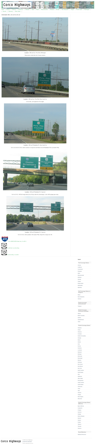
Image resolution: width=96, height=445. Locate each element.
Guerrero (79, 412)
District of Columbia (82, 335)
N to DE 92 (9, 248)
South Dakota (80, 384)
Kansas (79, 346)
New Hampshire (65, 9)
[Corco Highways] (48, 8)
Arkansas (80, 331)
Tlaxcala (79, 426)
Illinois (79, 340)
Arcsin (32, 443)
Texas (79, 388)
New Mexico (80, 366)
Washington (87, 9)
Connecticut (20, 9)
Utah (79, 390)
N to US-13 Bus (10, 254)
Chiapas (79, 410)
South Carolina (81, 382)
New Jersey (80, 364)
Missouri (79, 360)
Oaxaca (79, 420)
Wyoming (11, 11)
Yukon (79, 321)
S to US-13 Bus (15, 248)
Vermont (5, 11)
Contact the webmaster (27, 441)
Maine (37, 9)
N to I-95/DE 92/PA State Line (14, 241)
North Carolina (81, 370)
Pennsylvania (80, 380)
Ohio (79, 374)
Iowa (79, 344)
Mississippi (80, 358)
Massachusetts (44, 9)
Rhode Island (79, 9)
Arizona (8, 9)
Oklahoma (80, 376)
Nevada (58, 9)
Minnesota (80, 356)
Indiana (79, 342)
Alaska (79, 329)
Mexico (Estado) (81, 416)
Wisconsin (80, 398)
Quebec (79, 317)
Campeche (80, 408)
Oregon (72, 9)
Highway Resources (82, 434)
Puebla (79, 422)
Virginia (79, 394)
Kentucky (80, 348)
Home (3, 9)
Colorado (80, 333)
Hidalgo (79, 414)
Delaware (27, 9)
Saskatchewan (81, 319)
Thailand (79, 306)
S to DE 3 (24, 241)
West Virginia (80, 396)
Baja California (81, 406)
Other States (18, 11)
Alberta (79, 313)
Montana (52, 9)
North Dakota (80, 372)
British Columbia (81, 315)
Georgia (79, 337)
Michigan (80, 354)
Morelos (79, 418)
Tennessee (80, 386)
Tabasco (79, 424)
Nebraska (80, 362)
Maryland (80, 352)
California (14, 9)
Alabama (79, 327)
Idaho (33, 9)
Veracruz (79, 428)
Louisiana (80, 350)
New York (80, 368)
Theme (23, 443)
